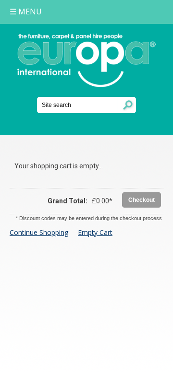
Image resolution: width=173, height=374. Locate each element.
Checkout (141, 200)
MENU (26, 11)
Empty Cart (95, 232)
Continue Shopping (39, 232)
